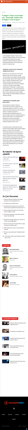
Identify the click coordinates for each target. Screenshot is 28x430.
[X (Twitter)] (14, 408)
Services (10, 414)
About (3, 414)
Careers (17, 414)
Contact (24, 414)
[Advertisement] (14, 303)
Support (14, 419)
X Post (9, 25)
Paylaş (4, 25)
